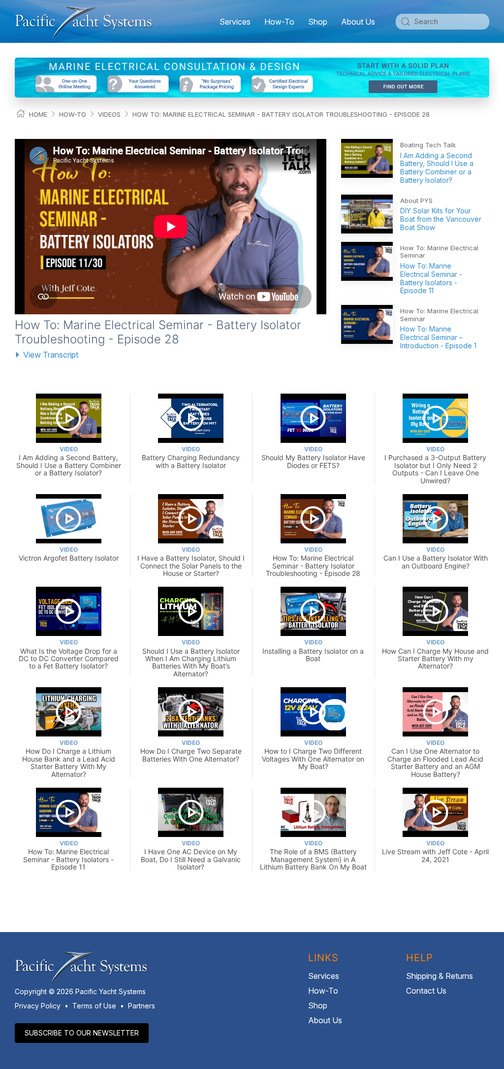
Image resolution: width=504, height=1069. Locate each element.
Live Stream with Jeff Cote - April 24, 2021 (435, 851)
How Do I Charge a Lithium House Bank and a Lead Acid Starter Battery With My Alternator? (68, 758)
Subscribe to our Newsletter (82, 1033)
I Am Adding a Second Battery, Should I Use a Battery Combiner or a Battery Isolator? (436, 167)
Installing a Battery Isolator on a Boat (313, 650)
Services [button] (235, 22)
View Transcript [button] (50, 355)
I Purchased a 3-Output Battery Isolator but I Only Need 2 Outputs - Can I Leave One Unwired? (435, 464)
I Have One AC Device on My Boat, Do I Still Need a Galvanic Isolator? (191, 855)
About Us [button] (358, 22)
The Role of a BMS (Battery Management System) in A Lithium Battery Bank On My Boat (313, 855)
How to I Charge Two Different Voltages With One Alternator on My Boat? (313, 754)
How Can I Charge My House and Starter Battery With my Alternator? (435, 654)
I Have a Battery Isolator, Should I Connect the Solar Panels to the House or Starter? (191, 561)
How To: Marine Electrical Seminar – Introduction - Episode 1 (438, 337)
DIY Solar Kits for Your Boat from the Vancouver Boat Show (440, 219)
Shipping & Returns (439, 976)
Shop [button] (317, 22)
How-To (279, 22)
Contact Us (426, 991)
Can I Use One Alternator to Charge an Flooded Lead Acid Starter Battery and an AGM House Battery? (435, 758)
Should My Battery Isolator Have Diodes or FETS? (313, 457)
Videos (109, 114)
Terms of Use (94, 1006)
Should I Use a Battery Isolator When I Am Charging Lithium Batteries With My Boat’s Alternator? (191, 657)
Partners (141, 1006)
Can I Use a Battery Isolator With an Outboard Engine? (435, 558)
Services (323, 976)
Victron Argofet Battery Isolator (69, 554)
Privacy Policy (38, 1006)
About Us (325, 1020)
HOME (38, 114)
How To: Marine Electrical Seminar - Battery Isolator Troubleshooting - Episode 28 (281, 114)
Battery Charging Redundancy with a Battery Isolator (191, 457)
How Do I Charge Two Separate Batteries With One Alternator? (191, 751)
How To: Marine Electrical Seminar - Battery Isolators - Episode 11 (431, 278)
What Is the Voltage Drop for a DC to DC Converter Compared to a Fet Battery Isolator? (69, 654)
